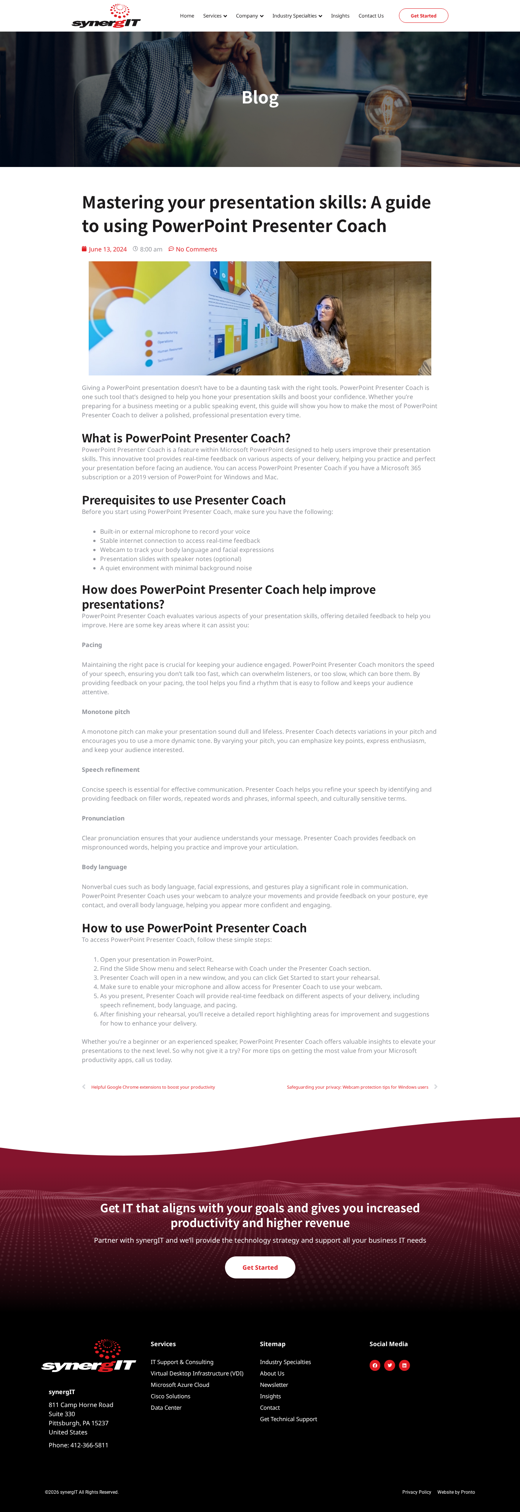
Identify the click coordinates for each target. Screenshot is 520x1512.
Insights (340, 15)
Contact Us (371, 15)
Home (187, 15)
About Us (272, 1373)
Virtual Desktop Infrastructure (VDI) (197, 1373)
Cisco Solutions (170, 1396)
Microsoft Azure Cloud (180, 1384)
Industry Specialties (285, 1362)
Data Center (166, 1407)
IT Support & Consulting (182, 1362)
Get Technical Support (288, 1419)
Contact (270, 1407)
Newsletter (274, 1384)
